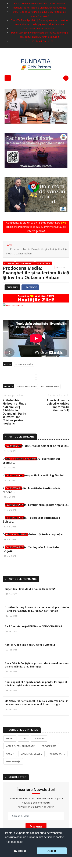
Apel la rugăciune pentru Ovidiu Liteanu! (30, 644)
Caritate (39, 738)
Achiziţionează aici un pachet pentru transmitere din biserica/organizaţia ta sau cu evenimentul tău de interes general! (36, 227)
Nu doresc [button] (20, 850)
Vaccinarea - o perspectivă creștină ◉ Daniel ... (34, 475)
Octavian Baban (50, 386)
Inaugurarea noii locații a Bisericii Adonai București (39, 7)
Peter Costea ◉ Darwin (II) (39, 41)
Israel (10, 738)
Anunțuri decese (31, 753)
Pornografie (57, 753)
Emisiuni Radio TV (25, 263)
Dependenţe (13, 761)
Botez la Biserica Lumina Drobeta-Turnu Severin (39, 3)
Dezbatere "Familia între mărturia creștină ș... (34, 534)
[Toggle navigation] (8, 78)
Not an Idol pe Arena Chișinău (39, 28)
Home (8, 245)
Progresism (49, 746)
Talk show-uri (43, 263)
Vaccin (10, 753)
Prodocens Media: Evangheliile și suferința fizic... (36, 504)
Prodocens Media (24, 364)
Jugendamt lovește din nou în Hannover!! (30, 589)
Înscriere (36, 826)
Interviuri (8, 263)
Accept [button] (52, 850)
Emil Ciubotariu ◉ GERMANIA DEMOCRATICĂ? (33, 626)
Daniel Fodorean (27, 386)
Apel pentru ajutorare (20, 746)
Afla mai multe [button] (14, 841)
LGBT (24, 738)
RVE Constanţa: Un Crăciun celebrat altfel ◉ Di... (36, 445)
